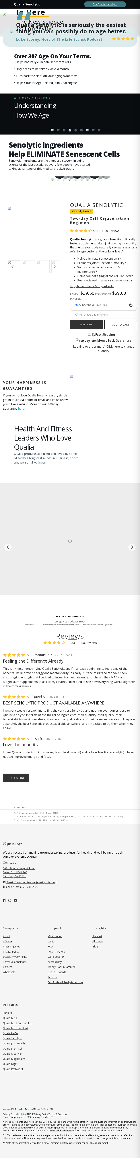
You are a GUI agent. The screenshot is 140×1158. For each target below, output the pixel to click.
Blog (95, 946)
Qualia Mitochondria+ (15, 1028)
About (6, 936)
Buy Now (86, 324)
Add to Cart (120, 324)
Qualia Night (10, 1064)
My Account (55, 936)
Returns (52, 977)
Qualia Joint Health (14, 1043)
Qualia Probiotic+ (13, 1069)
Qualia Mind (10, 1018)
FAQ (50, 946)
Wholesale (9, 972)
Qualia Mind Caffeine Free (18, 1023)
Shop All (7, 1013)
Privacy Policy (11, 951)
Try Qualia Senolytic (105, 4)
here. (21, 408)
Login (51, 941)
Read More (16, 778)
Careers (7, 967)
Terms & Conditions (15, 962)
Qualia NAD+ (10, 1033)
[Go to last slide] (12, 266)
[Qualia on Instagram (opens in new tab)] (9, 900)
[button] (28, 266)
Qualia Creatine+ (13, 1053)
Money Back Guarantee (61, 967)
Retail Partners (56, 951)
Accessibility (55, 962)
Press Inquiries (11, 946)
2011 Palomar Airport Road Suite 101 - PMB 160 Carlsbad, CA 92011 (19, 872)
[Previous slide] (8, 547)
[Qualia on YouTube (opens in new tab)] (15, 900)
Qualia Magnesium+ (15, 1058)
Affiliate (7, 941)
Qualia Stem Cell (12, 1048)
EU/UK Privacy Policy (15, 956)
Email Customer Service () (31, 882)
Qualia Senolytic (27, 4)
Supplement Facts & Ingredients (92, 286)
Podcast (97, 936)
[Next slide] (54, 266)
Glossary (97, 941)
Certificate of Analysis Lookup (65, 982)
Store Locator (56, 956)
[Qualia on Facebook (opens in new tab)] (4, 900)
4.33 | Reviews (106, 231)
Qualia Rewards (57, 972)
